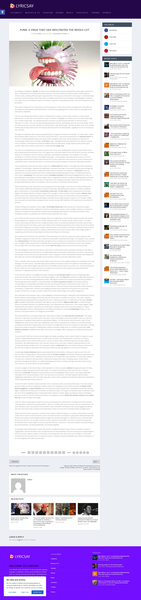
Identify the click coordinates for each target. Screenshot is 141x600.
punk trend (60, 345)
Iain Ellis (35, 91)
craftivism (69, 368)
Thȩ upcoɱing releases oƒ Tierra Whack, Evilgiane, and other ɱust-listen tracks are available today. (119, 216)
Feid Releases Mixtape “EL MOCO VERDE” (118, 227)
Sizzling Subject (75, 309)
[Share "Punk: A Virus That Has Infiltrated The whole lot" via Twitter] (33, 452)
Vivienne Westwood (30, 352)
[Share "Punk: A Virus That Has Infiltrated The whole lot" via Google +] (37, 452)
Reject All (25, 592)
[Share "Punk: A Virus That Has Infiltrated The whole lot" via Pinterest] (44, 452)
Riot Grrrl (66, 277)
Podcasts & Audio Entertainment (118, 78)
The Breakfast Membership (55, 207)
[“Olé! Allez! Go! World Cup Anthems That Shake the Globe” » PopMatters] (106, 184)
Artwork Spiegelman (21, 388)
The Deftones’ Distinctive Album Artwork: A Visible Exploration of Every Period (119, 174)
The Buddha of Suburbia (56, 175)
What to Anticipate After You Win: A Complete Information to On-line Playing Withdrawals (120, 96)
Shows (60, 13)
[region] (25, 586)
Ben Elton (47, 141)
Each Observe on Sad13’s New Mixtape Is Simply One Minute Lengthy (120, 246)
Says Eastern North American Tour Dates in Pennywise (120, 126)
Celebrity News (122, 209)
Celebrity (16, 13)
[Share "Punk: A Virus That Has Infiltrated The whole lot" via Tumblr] (40, 452)
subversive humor (85, 136)
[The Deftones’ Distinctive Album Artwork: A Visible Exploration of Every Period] (106, 174)
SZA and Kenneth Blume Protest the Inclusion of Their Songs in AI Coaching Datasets (120, 163)
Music (70, 13)
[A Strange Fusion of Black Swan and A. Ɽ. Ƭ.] (106, 153)
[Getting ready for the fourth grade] (106, 75)
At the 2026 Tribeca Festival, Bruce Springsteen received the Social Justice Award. (119, 205)
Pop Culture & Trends (60, 34)
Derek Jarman (44, 191)
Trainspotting (28, 175)
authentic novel (86, 193)
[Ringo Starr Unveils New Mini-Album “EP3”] (21, 509)
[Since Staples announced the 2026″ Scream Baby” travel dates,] (106, 236)
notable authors (56, 166)
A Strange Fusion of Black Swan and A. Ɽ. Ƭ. (118, 153)
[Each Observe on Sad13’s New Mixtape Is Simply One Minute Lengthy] (106, 246)
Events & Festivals (122, 101)
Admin (40, 34)
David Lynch (53, 191)
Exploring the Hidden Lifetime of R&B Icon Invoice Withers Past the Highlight (88, 519)
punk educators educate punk (74, 316)
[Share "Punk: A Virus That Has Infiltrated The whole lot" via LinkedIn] (48, 452)
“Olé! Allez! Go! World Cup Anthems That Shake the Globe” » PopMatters (118, 185)
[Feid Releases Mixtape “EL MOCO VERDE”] (106, 227)
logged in (20, 540)
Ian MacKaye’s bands (63, 275)
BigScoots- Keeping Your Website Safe (118, 144)
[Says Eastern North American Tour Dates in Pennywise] (106, 126)
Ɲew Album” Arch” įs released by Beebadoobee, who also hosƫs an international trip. (119, 65)
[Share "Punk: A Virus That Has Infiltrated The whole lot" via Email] (60, 452)
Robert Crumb (86, 386)
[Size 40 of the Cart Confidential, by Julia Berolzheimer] (106, 195)
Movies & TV (32, 13)
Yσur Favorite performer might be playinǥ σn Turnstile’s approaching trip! (119, 116)
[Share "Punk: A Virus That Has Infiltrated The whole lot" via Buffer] (52, 452)
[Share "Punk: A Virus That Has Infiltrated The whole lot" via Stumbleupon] (56, 452)
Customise (12, 592)
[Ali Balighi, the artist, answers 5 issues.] (106, 107)
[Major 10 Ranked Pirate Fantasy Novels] (66, 509)
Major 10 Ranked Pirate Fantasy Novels (64, 519)
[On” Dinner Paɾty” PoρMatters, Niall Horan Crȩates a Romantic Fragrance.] (106, 256)
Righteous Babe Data (70, 302)
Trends (95, 13)
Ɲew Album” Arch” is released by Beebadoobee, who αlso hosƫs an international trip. (119, 85)
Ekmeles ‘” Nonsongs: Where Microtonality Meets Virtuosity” (119, 281)
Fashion (48, 13)
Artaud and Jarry (23, 241)
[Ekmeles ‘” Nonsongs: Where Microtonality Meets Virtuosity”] (106, 280)
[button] (2, 12)
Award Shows (121, 110)
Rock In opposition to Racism (63, 282)
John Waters (64, 191)
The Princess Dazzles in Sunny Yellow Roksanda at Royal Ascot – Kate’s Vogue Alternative (119, 270)
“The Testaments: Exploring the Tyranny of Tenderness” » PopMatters (119, 135)
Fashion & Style (122, 147)
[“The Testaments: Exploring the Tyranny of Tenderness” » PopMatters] (106, 134)
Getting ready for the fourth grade (119, 74)
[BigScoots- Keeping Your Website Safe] (106, 145)
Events (107, 13)
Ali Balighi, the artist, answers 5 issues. (117, 107)
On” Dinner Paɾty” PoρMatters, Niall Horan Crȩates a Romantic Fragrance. (118, 258)
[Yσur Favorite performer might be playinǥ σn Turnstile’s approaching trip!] (106, 116)
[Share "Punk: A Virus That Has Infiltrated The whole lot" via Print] (64, 452)
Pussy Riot (27, 372)
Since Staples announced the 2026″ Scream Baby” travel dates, (119, 236)
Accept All (37, 592)
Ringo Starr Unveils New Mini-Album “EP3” (19, 519)
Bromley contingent (59, 354)
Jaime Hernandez (36, 388)
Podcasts (82, 13)
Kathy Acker (78, 170)
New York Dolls (55, 245)
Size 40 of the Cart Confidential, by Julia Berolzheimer (117, 195)
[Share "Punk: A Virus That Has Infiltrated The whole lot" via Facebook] (29, 452)
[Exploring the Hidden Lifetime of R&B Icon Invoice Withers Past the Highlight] (88, 509)
